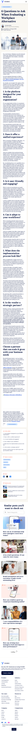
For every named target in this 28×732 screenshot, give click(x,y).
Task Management (5, 680)
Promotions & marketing (6, 699)
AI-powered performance (6, 687)
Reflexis (16, 714)
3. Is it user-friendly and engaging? (11, 439)
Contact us (3, 719)
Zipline (16, 710)
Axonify (16, 717)
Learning (3, 683)
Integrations (3, 685)
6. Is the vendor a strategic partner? (11, 447)
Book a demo (7, 673)
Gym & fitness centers (19, 690)
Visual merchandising (5, 698)
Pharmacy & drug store (19, 687)
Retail (5, 467)
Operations (6, 462)
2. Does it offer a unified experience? (11, 436)
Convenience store (18, 685)
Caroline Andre (8, 25)
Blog (16, 696)
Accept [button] (14, 729)
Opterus (16, 712)
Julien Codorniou (7, 367)
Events (2, 714)
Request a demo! (16, 421)
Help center (17, 701)
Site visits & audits (5, 696)
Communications (6, 6)
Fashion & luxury (18, 683)
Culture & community (5, 703)
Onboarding (3, 701)
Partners (3, 715)
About (2, 710)
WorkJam (16, 719)
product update (6, 464)
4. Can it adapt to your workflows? (11, 441)
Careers (2, 712)
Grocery (16, 682)
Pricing (2, 717)
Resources (17, 703)
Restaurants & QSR (18, 689)
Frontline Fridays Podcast (20, 699)
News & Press (17, 698)
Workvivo (16, 715)
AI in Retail (17, 704)
